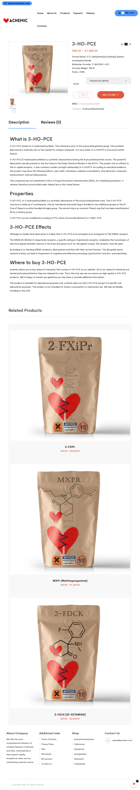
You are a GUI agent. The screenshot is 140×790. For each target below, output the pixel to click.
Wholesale (46, 754)
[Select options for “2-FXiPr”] (70, 437)
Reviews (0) (51, 122)
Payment (78, 13)
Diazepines (79, 749)
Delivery (90, 13)
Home (40, 13)
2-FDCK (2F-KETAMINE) (70, 714)
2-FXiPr (70, 447)
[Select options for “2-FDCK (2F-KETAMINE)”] (70, 705)
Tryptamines (79, 763)
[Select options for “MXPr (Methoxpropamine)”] (70, 571)
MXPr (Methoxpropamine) (70, 580)
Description (18, 122)
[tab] (24, 122)
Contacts (42, 26)
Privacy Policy (47, 744)
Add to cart (109, 95)
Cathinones (79, 744)
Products (65, 13)
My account (46, 759)
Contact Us (46, 763)
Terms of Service (48, 739)
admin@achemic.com (19, 3)
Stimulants (79, 759)
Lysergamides (80, 754)
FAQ (43, 749)
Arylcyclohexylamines (93, 108)
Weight (76, 84)
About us (52, 13)
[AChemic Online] (15, 20)
